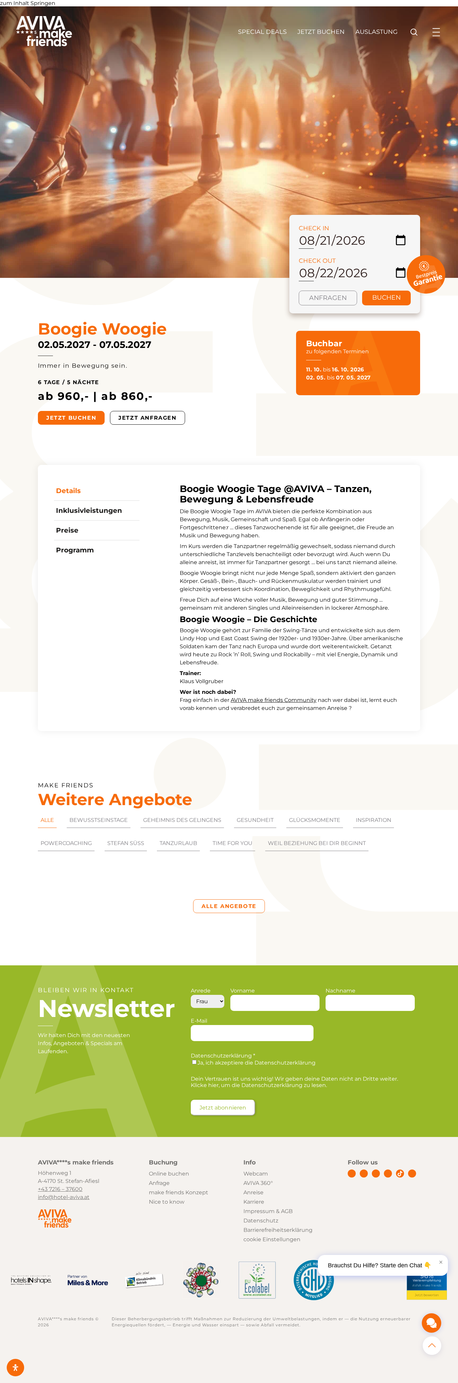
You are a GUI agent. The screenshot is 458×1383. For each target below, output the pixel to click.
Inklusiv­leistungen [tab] (89, 510)
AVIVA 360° (258, 1183)
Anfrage (159, 1183)
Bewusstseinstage (98, 820)
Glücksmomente (314, 820)
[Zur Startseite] (44, 45)
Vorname (242, 990)
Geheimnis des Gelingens (182, 820)
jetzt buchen (71, 418)
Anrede (201, 990)
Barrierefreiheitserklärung (277, 1230)
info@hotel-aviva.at (64, 1197)
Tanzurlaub (178, 843)
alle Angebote (229, 906)
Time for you (232, 843)
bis (335, 369)
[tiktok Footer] (400, 1173)
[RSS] (412, 1173)
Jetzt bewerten (427, 1295)
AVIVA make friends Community (274, 700)
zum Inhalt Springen (27, 3)
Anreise (253, 1192)
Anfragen (328, 298)
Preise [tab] (67, 530)
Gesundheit (255, 820)
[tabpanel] (292, 598)
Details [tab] (68, 491)
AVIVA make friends (426, 1285)
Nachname (340, 990)
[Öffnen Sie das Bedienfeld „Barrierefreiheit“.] (15, 1367)
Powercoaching (66, 843)
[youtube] (388, 1173)
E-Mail (199, 1021)
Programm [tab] (75, 550)
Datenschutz (260, 1220)
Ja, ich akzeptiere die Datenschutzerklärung (256, 1063)
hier (213, 1085)
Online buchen (169, 1173)
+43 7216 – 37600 (60, 1189)
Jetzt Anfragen (147, 418)
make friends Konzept (178, 1192)
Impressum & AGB (268, 1211)
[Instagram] (364, 1173)
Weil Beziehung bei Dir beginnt (317, 843)
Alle (47, 820)
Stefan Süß (125, 843)
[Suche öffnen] (414, 32)
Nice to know (166, 1202)
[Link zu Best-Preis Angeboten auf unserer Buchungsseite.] (426, 292)
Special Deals (262, 32)
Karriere (253, 1202)
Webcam (255, 1173)
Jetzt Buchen (321, 32)
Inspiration (373, 820)
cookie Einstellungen (271, 1239)
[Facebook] (352, 1173)
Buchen (386, 297)
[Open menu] (436, 32)
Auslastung (376, 32)
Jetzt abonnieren (222, 1107)
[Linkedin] (376, 1173)
